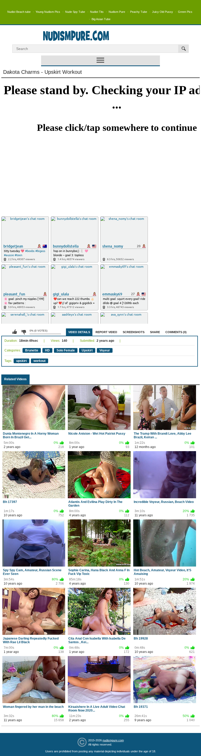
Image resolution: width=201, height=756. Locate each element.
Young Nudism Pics (48, 11)
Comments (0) (176, 332)
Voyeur (104, 350)
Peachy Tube (138, 11)
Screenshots (133, 332)
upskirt (21, 361)
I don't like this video (23, 332)
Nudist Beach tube (19, 11)
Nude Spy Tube (75, 11)
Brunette (31, 350)
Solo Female (66, 350)
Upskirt (87, 350)
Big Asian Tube (101, 19)
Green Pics (185, 11)
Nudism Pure (117, 11)
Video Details (79, 332)
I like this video (14, 332)
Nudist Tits (97, 11)
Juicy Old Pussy (162, 11)
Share (155, 332)
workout (40, 361)
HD (47, 350)
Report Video (106, 332)
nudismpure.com (113, 740)
